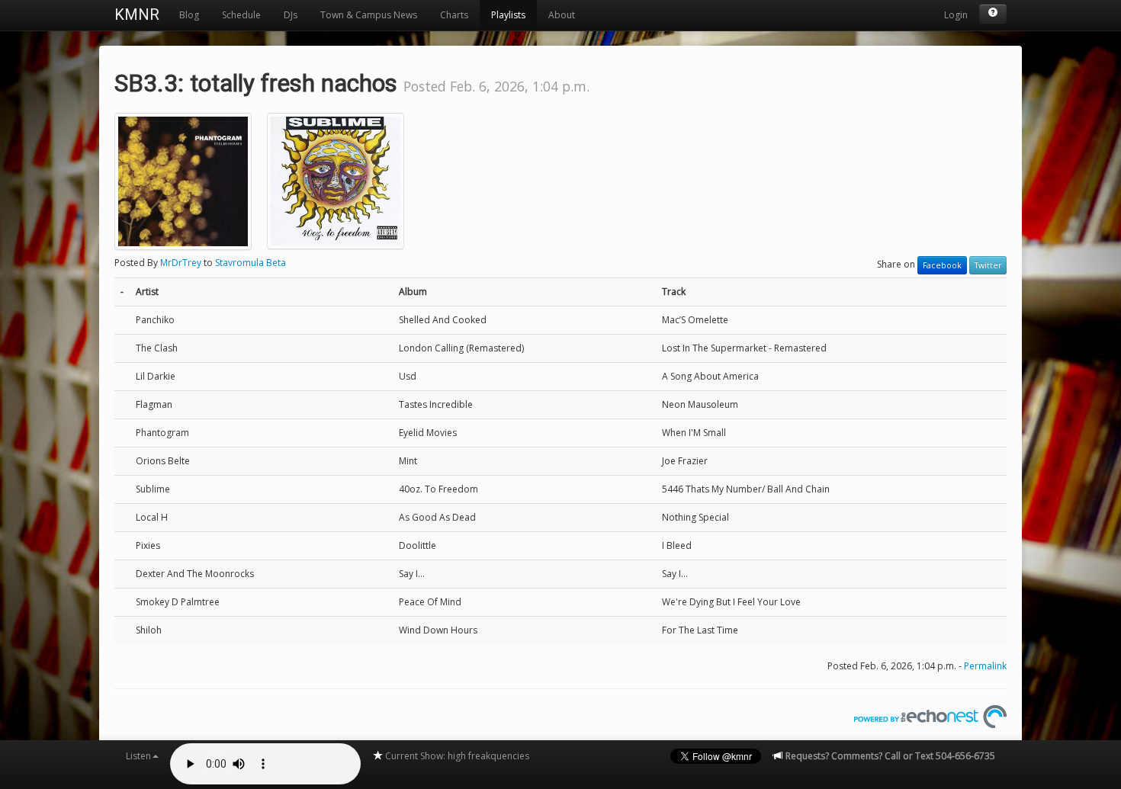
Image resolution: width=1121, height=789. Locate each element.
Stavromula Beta (250, 262)
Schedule (241, 14)
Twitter (988, 265)
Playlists (508, 14)
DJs (290, 14)
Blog (189, 14)
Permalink (985, 665)
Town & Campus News (368, 14)
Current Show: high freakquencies (456, 755)
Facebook (942, 265)
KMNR (136, 14)
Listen (138, 755)
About (561, 14)
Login (956, 14)
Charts (454, 14)
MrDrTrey (180, 262)
